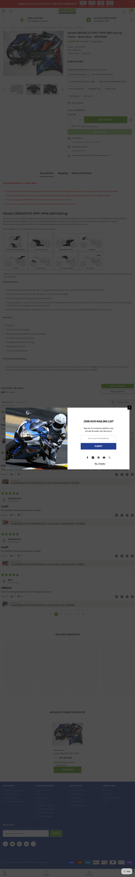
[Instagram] (93, 457)
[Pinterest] (98, 457)
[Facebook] (87, 457)
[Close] (129, 408)
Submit (98, 446)
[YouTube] (104, 457)
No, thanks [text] (100, 464)
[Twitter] (109, 457)
